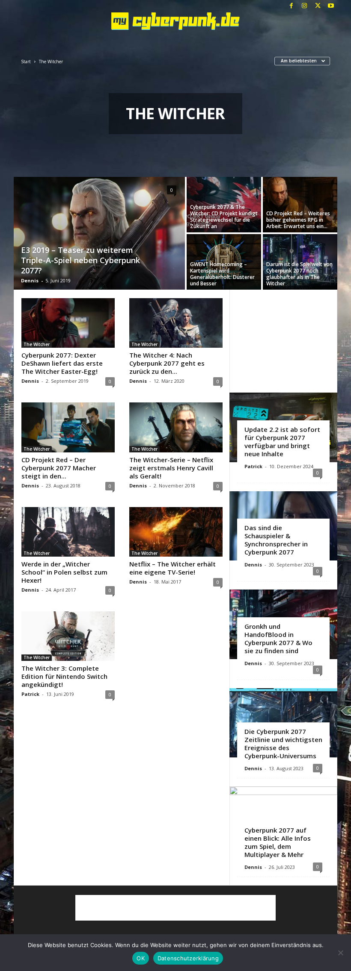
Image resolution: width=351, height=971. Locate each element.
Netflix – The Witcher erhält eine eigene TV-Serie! (172, 568)
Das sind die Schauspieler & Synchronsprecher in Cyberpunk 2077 (276, 539)
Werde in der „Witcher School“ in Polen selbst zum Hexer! (64, 572)
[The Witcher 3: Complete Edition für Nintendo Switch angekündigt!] (68, 636)
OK (141, 958)
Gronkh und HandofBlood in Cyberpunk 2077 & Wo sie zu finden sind (278, 638)
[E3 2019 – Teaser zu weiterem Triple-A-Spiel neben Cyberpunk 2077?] (99, 234)
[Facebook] (291, 6)
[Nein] (340, 952)
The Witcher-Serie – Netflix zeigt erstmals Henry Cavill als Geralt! (171, 467)
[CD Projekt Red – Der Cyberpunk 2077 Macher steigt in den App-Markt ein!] (68, 427)
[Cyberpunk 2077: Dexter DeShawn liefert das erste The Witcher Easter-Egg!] (68, 323)
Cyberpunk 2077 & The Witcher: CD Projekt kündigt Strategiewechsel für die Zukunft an (224, 216)
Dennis (30, 280)
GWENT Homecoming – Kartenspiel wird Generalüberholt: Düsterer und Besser (222, 274)
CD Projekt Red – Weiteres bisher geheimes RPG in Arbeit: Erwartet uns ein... (298, 220)
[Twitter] (317, 6)
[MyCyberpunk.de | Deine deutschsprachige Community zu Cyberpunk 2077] (175, 21)
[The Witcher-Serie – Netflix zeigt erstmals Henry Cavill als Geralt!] (176, 427)
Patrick (30, 694)
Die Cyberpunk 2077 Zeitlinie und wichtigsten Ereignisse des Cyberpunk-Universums (283, 743)
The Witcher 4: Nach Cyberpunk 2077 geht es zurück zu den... (167, 363)
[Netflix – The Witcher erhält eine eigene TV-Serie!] (176, 532)
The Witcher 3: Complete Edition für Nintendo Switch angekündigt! (64, 676)
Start (26, 62)
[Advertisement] (284, 341)
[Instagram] (304, 6)
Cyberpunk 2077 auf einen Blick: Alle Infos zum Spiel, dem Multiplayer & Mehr (277, 842)
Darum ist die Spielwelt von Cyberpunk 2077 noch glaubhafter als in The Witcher (299, 274)
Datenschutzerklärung (188, 958)
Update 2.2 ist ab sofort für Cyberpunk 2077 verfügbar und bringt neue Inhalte (282, 441)
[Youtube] (331, 6)
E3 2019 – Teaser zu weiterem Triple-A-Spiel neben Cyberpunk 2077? (80, 260)
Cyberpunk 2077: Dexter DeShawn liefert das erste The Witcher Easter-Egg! (62, 363)
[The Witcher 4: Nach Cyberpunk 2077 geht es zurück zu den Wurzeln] (176, 323)
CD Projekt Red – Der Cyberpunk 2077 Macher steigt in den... (58, 467)
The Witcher (37, 344)
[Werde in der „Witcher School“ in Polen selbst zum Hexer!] (68, 532)
